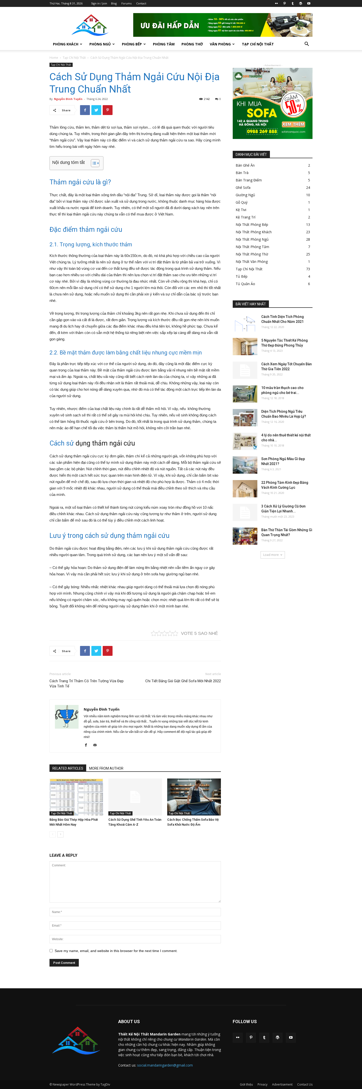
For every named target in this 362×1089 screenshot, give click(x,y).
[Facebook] (88, 745)
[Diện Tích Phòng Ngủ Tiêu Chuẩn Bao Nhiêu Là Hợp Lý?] (245, 417)
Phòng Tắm (164, 44)
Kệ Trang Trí (245, 217)
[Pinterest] (284, 3)
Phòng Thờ (192, 44)
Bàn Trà (242, 172)
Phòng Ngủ (100, 44)
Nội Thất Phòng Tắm (252, 246)
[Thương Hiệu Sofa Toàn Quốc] (273, 103)
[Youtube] (309, 3)
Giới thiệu (246, 1084)
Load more (271, 555)
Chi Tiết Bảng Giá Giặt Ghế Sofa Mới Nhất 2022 (183, 681)
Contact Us (305, 1084)
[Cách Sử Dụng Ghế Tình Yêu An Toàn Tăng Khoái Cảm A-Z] (135, 797)
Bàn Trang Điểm (249, 180)
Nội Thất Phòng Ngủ (252, 239)
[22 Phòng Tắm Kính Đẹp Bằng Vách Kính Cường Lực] (245, 488)
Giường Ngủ (245, 195)
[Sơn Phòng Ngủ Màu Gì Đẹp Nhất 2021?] (245, 465)
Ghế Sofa (243, 187)
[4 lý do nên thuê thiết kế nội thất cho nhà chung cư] (245, 441)
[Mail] (97, 745)
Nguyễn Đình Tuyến (68, 99)
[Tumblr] (292, 3)
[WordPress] (300, 3)
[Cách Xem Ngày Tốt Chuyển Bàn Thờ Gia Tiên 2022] (245, 370)
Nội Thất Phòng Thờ (252, 254)
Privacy (262, 1084)
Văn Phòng (220, 44)
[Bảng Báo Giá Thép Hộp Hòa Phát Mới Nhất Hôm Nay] (76, 797)
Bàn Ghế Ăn (245, 165)
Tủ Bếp (241, 276)
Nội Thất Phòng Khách (254, 232)
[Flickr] (276, 3)
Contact (141, 3)
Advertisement (282, 1084)
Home (53, 58)
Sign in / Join (99, 3)
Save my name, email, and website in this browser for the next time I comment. (116, 951)
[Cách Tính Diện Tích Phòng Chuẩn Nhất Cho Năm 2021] (245, 322)
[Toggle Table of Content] (92, 163)
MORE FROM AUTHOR (106, 768)
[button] (307, 44)
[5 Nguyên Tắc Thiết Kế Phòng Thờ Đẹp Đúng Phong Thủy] (245, 346)
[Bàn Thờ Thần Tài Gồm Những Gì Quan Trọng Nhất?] (245, 536)
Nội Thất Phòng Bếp (252, 224)
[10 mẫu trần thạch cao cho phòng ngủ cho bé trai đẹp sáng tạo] (245, 394)
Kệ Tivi (241, 209)
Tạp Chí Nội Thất (258, 44)
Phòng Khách (65, 44)
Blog (114, 3)
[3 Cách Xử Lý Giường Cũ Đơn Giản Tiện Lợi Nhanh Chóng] (245, 512)
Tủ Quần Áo (245, 283)
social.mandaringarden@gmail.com (165, 1065)
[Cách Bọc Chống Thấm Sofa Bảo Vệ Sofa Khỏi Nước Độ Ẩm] (194, 797)
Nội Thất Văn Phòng (252, 261)
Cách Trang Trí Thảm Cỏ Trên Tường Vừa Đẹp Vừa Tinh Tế (86, 683)
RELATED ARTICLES (67, 768)
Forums (126, 3)
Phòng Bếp (132, 44)
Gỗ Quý (241, 202)
